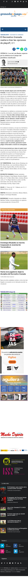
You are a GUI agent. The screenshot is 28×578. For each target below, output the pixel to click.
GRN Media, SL (7, 568)
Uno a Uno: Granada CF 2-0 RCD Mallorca (16, 508)
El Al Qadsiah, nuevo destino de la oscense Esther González (17, 487)
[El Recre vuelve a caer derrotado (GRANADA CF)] (14, 76)
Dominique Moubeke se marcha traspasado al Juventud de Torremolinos (12, 245)
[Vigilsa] (14, 350)
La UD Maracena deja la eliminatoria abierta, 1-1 (14, 521)
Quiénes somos (14, 568)
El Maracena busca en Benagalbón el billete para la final (17, 529)
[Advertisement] (14, 416)
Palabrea (18, 571)
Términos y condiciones (5, 571)
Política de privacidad (20, 569)
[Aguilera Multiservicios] (14, 388)
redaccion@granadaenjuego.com (7, 569)
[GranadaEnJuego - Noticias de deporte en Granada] (14, 13)
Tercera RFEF (4, 35)
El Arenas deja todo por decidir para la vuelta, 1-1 (16, 514)
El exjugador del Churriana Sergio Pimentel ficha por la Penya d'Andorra (17, 499)
